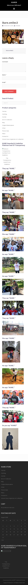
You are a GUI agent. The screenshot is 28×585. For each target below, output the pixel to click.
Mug (3, 122)
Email (4, 82)
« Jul (2, 540)
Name (4, 75)
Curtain (4, 117)
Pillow (3, 133)
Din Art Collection (7, 120)
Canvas (4, 111)
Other (4, 128)
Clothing (4, 114)
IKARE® (14, 2)
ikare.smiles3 (9, 50)
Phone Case (5, 131)
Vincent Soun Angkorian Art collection (13, 139)
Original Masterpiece (8, 125)
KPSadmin (17, 25)
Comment (5, 62)
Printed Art (5, 136)
